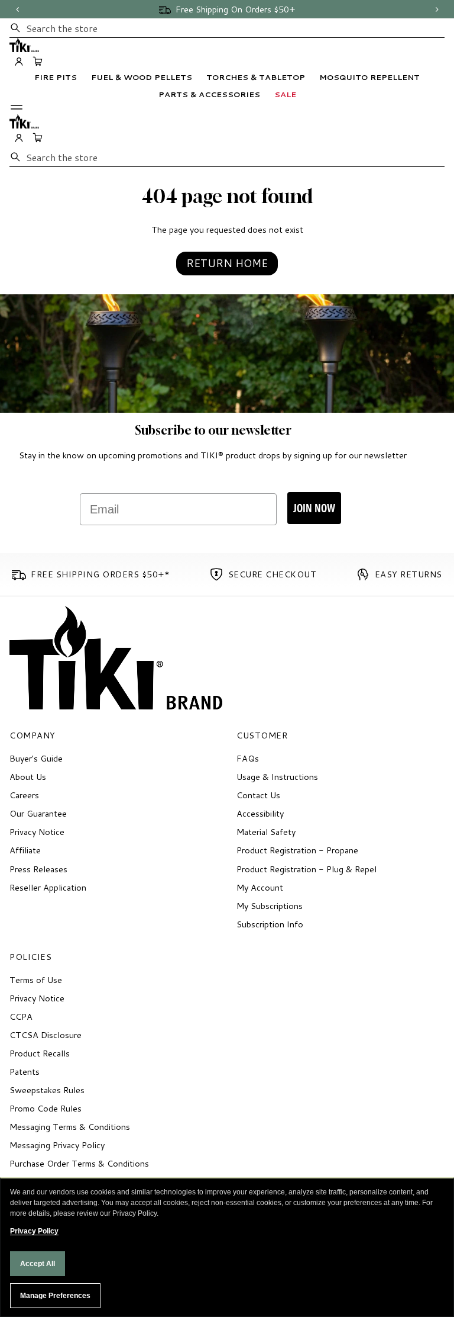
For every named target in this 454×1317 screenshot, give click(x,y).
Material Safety (266, 831)
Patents (24, 1071)
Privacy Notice (36, 831)
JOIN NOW (314, 507)
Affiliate (25, 850)
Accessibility (260, 813)
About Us (27, 776)
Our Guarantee (38, 813)
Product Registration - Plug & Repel (306, 869)
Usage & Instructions (277, 776)
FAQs (247, 758)
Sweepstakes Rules (47, 1090)
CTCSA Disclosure (45, 1035)
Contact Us (258, 795)
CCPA (21, 1016)
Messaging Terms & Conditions (69, 1126)
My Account (259, 887)
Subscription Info (269, 924)
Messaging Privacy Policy (57, 1145)
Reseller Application (47, 887)
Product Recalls (39, 1053)
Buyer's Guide (36, 758)
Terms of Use (35, 980)
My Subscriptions (269, 906)
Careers (24, 795)
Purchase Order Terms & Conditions (79, 1163)
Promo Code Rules (45, 1108)
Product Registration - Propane (297, 850)
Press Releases (38, 869)
